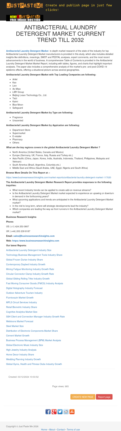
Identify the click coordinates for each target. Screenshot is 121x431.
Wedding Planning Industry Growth (23, 359)
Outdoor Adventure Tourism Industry (24, 292)
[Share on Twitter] (60, 411)
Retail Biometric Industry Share (21, 307)
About (52, 429)
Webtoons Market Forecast (19, 321)
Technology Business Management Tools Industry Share (34, 254)
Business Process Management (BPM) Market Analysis (33, 340)
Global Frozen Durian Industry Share (24, 259)
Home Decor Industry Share (20, 354)
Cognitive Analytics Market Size (21, 311)
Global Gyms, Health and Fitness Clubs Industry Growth (34, 364)
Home (44, 429)
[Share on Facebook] (48, 411)
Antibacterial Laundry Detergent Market (27, 50)
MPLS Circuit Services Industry (21, 302)
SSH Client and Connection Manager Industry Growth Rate (35, 316)
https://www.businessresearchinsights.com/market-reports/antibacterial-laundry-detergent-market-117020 (58, 177)
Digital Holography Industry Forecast (24, 288)
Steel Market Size (15, 326)
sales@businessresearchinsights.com (34, 235)
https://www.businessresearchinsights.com (35, 240)
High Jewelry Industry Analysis (21, 349)
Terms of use (73, 429)
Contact (61, 429)
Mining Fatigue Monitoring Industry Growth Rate (30, 269)
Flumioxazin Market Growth (20, 297)
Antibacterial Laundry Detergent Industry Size (28, 250)
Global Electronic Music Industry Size (24, 345)
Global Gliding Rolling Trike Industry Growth (28, 278)
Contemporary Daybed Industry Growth (25, 264)
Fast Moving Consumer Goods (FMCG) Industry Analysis (34, 283)
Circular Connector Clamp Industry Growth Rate (30, 273)
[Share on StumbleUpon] (72, 411)
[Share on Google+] (54, 411)
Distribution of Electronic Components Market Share (32, 330)
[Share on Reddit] (66, 411)
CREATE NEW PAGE (82, 396)
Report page (104, 396)
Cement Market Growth (17, 335)
